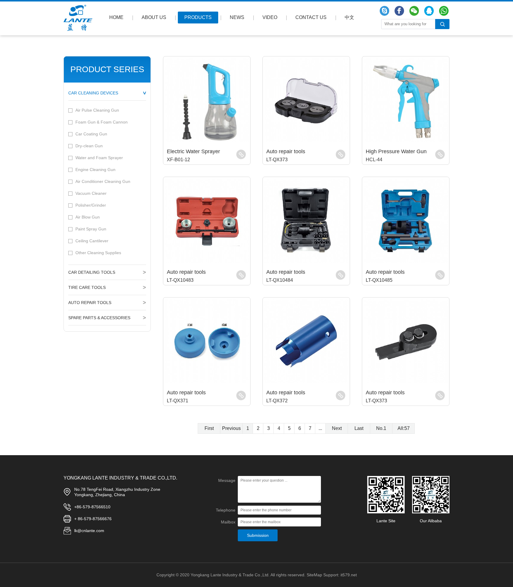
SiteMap (314, 574)
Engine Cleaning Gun (95, 169)
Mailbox (228, 522)
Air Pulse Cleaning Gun (97, 110)
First (209, 428)
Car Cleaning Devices (93, 93)
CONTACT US (311, 17)
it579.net (349, 574)
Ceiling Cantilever (91, 240)
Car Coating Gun (91, 134)
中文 (349, 17)
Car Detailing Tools (91, 272)
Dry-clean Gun (89, 145)
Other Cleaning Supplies (98, 252)
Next (337, 428)
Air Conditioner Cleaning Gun (102, 181)
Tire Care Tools (87, 287)
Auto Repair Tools (89, 302)
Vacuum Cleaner (91, 193)
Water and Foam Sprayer (99, 157)
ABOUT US (154, 17)
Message (226, 480)
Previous (231, 428)
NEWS (237, 17)
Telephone (225, 510)
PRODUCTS (198, 17)
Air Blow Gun (87, 217)
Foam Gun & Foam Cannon (101, 122)
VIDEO (269, 17)
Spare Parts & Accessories (99, 317)
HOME (116, 17)
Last (358, 428)
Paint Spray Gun (90, 229)
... (320, 428)
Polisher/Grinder (90, 205)
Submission (258, 535)
